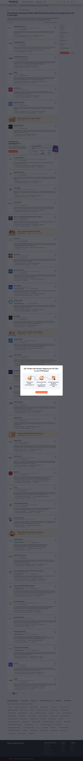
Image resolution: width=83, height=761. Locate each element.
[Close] (61, 366)
